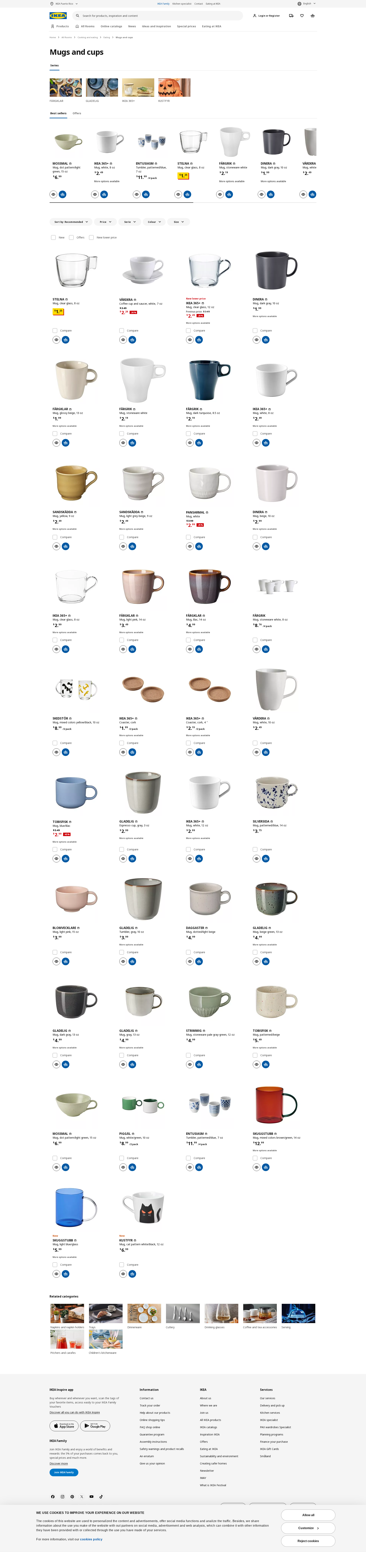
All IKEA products (210, 1420)
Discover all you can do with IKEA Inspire (75, 1412)
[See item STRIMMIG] (216, 1002)
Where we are (208, 1405)
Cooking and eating (88, 37)
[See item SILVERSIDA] (283, 792)
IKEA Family (163, 3)
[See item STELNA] (193, 142)
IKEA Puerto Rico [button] (64, 3)
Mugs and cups (124, 37)
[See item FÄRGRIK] (235, 142)
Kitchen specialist (182, 3)
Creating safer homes (213, 1463)
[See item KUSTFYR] (149, 1208)
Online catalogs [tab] (111, 26)
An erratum (147, 1456)
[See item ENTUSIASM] (152, 142)
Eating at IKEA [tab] (211, 26)
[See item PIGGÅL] (149, 1105)
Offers (80, 237)
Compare (66, 330)
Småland (265, 1456)
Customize (306, 1528)
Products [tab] (62, 26)
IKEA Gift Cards (269, 1449)
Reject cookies (308, 1541)
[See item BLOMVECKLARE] (83, 899)
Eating (107, 37)
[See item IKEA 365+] (110, 142)
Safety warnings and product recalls (162, 1449)
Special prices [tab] (186, 26)
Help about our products (155, 1412)
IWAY (203, 1478)
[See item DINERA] (276, 142)
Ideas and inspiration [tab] (156, 26)
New (61, 237)
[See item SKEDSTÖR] (83, 689)
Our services (267, 1398)
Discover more (59, 1463)
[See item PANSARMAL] (216, 483)
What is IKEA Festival (213, 1485)
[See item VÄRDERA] (149, 270)
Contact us (146, 1398)
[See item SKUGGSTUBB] (283, 1105)
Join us (204, 1412)
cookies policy (91, 1539)
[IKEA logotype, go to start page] (58, 15)
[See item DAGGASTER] (216, 899)
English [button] (307, 3)
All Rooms (67, 37)
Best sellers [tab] (58, 113)
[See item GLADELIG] (149, 792)
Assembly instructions (153, 1441)
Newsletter (207, 1470)
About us (205, 1398)
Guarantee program (152, 1434)
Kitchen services (270, 1412)
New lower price (107, 237)
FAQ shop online (150, 1427)
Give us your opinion (152, 1463)
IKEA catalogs (208, 1427)
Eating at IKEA (213, 3)
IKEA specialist (269, 1420)
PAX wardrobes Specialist (275, 1427)
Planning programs (271, 1434)
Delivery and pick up (272, 1405)
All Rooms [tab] (88, 26)
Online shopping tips (152, 1420)
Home (53, 37)
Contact (198, 3)
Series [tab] (54, 65)
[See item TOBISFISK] (83, 792)
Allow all (308, 1515)
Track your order (150, 1405)
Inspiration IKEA (210, 1434)
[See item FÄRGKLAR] (83, 380)
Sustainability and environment (219, 1456)
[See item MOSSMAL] (68, 142)
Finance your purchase (274, 1441)
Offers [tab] (77, 113)
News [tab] (132, 26)
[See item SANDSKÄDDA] (83, 483)
